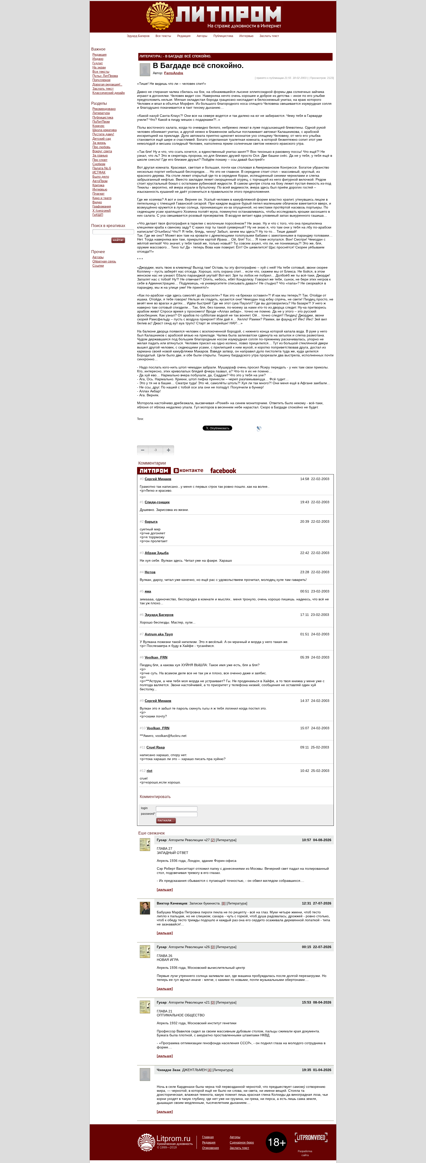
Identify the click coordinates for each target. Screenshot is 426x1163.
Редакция (184, 36)
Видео (97, 202)
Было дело (100, 176)
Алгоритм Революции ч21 (189, 1002)
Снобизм (98, 164)
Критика (98, 185)
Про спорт (99, 160)
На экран (99, 67)
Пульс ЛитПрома (105, 76)
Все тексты (163, 36)
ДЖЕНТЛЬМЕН (194, 1070)
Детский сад (101, 138)
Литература (101, 113)
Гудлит (97, 63)
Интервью (246, 36)
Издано (97, 59)
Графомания (101, 206)
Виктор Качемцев (172, 903)
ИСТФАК (99, 172)
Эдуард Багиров (138, 36)
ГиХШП (97, 215)
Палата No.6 (101, 168)
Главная (208, 1137)
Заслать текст (269, 36)
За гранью (100, 155)
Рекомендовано (104, 109)
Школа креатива (104, 130)
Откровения (210, 1148)
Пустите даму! (103, 134)
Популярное (101, 80)
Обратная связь (104, 261)
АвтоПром (99, 181)
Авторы (202, 36)
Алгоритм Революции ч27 (189, 840)
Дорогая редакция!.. (107, 84)
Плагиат (98, 193)
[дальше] (165, 889)
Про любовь (101, 147)
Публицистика (223, 36)
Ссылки (98, 265)
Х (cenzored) (101, 210)
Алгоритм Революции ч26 (189, 947)
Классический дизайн (108, 93)
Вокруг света (102, 151)
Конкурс (98, 126)
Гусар (162, 840)
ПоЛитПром (101, 121)
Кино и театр (101, 198)
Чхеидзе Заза (168, 1070)
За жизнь (99, 143)
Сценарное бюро (242, 1142)
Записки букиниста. (205, 903)
